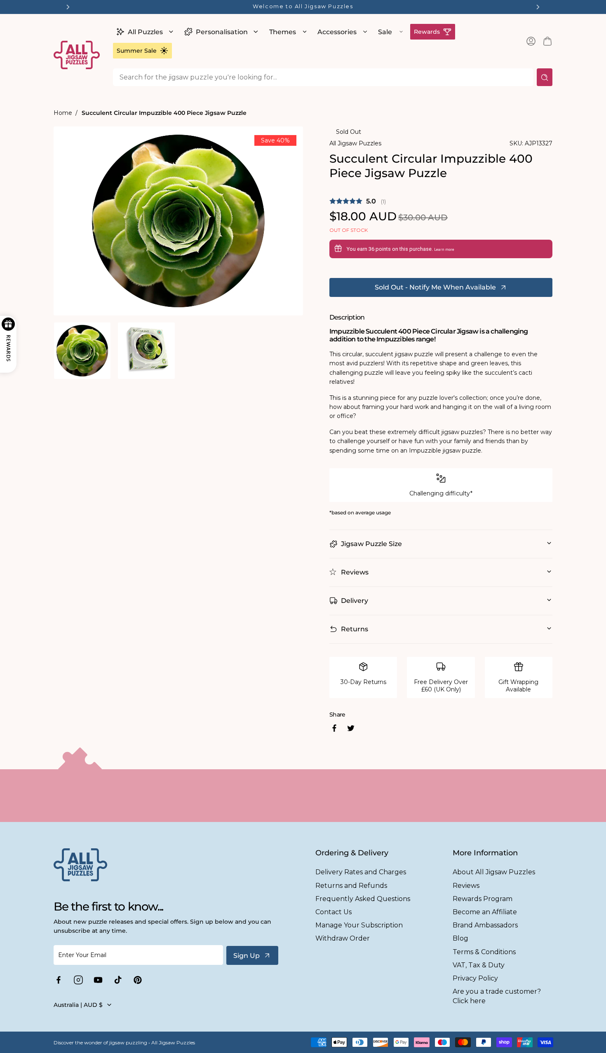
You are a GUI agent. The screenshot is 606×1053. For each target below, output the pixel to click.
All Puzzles (145, 32)
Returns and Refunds (351, 886)
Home (63, 113)
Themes (282, 32)
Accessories (337, 32)
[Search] (544, 77)
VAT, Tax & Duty (479, 965)
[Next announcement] (538, 7)
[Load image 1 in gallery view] (82, 350)
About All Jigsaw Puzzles (494, 872)
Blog (460, 938)
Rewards (427, 31)
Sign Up (246, 956)
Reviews (466, 886)
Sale (385, 32)
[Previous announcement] (68, 7)
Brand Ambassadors (485, 925)
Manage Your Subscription (359, 925)
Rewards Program (482, 899)
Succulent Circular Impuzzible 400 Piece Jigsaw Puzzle (164, 113)
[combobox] (323, 77)
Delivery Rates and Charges (360, 872)
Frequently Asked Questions (362, 899)
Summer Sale (137, 50)
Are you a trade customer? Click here (497, 996)
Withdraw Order (342, 938)
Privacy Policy (475, 978)
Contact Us (333, 912)
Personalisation (222, 32)
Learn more (444, 249)
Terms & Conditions (484, 952)
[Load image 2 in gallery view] (146, 350)
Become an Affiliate (485, 912)
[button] (143, 31)
